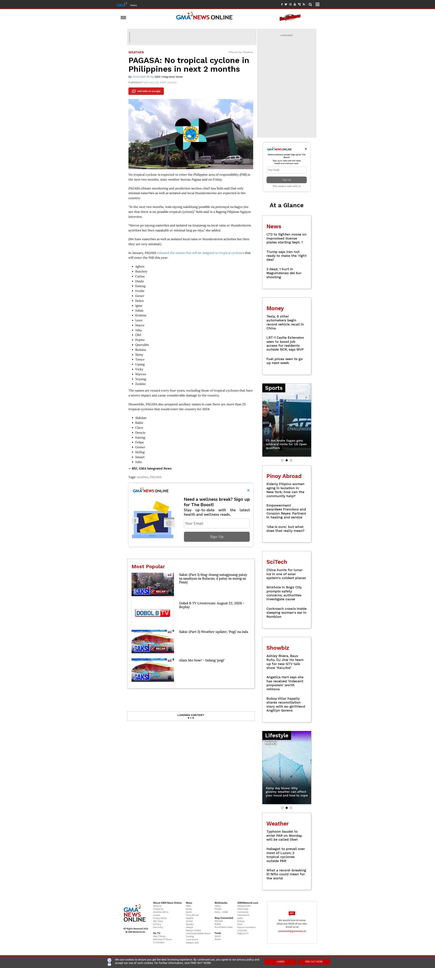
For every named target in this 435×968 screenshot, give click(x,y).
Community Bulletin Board (198, 933)
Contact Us (158, 909)
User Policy (158, 927)
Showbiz (190, 924)
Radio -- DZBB (221, 912)
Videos (218, 905)
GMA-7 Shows (159, 936)
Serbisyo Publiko (193, 930)
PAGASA (155, 477)
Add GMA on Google (146, 91)
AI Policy (157, 924)
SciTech (189, 921)
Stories (218, 939)
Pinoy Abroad (192, 915)
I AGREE (280, 961)
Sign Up (216, 536)
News (133, 5)
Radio (240, 918)
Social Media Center (224, 927)
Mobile (218, 924)
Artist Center (242, 909)
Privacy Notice (159, 918)
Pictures (241, 921)
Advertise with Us (160, 912)
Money (189, 909)
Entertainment (243, 905)
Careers (156, 915)
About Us (157, 905)
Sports (189, 912)
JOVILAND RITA (142, 76)
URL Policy (158, 921)
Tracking (190, 936)
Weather (189, 918)
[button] (282, 460)
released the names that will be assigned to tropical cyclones (200, 253)
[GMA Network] (121, 3)
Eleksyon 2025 (192, 942)
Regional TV (243, 933)
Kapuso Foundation (246, 927)
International (243, 915)
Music (239, 924)
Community (242, 912)
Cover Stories (192, 939)
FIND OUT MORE (314, 961)
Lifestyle (189, 927)
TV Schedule (158, 942)
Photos (218, 909)
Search (218, 936)
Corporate (242, 930)
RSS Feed (219, 921)
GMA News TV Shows (162, 939)
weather (142, 477)
